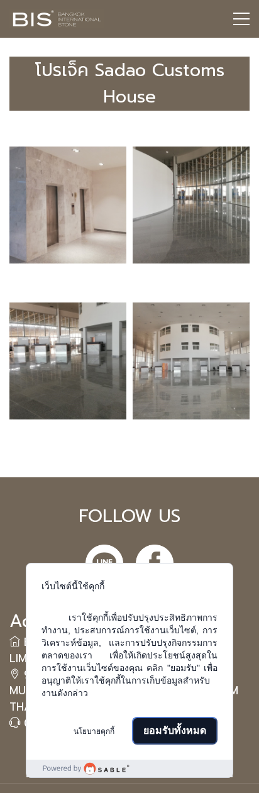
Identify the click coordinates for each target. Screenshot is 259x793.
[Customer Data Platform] (129, 768)
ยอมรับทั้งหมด (174, 730)
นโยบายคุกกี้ (94, 731)
